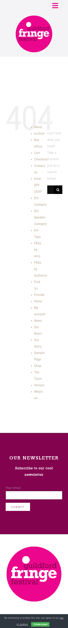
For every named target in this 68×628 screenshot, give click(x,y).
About (38, 127)
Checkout (40, 159)
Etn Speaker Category (40, 217)
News (38, 320)
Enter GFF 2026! (38, 185)
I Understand (40, 624)
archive (39, 133)
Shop (37, 366)
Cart (37, 153)
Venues (39, 385)
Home (38, 301)
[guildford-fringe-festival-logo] (34, 16)
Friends (39, 295)
